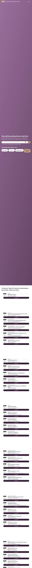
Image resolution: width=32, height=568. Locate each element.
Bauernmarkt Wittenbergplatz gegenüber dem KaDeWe (17, 313)
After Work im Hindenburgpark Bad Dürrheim (16, 496)
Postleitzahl (5, 150)
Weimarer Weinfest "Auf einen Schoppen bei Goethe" (17, 542)
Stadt (12, 150)
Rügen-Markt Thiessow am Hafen (14, 340)
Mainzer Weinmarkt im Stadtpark (13, 464)
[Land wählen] (26, 142)
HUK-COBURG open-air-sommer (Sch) (14, 516)
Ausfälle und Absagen (27, 151)
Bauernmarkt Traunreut (12, 509)
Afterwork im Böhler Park (12, 419)
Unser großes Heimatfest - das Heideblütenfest (16, 373)
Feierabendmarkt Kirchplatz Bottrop (14, 451)
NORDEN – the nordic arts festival (14, 366)
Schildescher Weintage (12, 406)
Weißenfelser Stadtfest (12, 294)
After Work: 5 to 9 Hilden (12, 425)
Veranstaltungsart (19, 150)
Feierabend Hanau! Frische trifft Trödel (14, 477)
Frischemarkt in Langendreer (13, 432)
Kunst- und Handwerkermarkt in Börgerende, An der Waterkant (17, 334)
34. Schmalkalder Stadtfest (12, 522)
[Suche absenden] (29, 142)
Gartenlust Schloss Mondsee (13, 561)
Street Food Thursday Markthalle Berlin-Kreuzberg (17, 320)
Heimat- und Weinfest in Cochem (13, 471)
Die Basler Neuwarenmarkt (12, 548)
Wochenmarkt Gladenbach (12, 412)
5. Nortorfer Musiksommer (12, 360)
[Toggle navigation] (29, 1)
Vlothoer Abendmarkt (11, 379)
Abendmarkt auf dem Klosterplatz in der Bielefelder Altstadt (17, 386)
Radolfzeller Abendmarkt (12, 503)
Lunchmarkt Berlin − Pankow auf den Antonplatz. (16, 326)
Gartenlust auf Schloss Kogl (13, 555)
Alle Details (16, 297)
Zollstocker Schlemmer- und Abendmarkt (15, 458)
